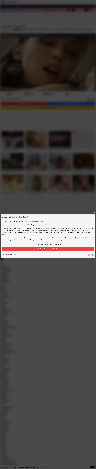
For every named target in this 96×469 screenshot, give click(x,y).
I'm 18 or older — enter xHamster (48, 249)
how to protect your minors (9, 254)
